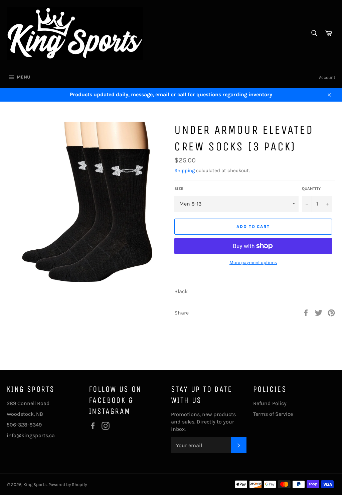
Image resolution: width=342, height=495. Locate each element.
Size (178, 188)
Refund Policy (270, 403)
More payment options (253, 262)
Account (327, 77)
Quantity (311, 188)
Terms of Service (273, 414)
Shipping (184, 170)
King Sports (35, 484)
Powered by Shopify (67, 484)
